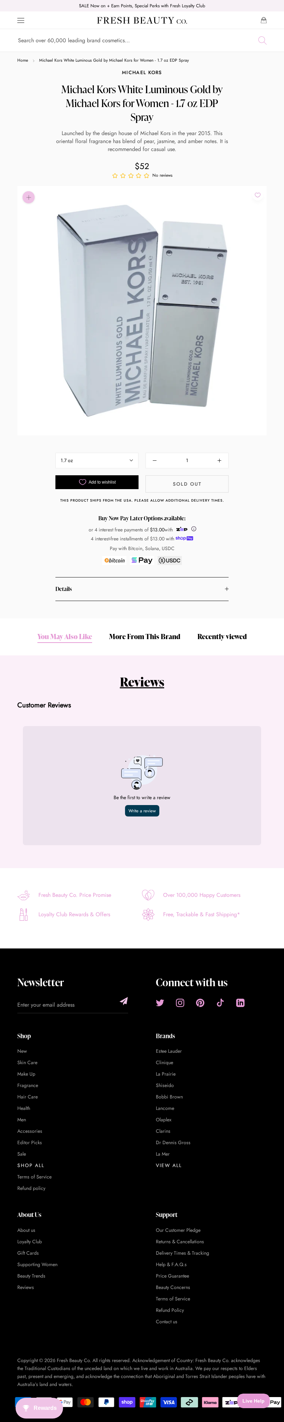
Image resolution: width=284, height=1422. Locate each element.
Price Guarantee (172, 1275)
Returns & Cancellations (180, 1241)
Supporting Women (37, 1264)
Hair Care (27, 1096)
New (22, 1051)
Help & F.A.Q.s (171, 1264)
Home (22, 60)
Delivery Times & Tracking (182, 1252)
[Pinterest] (200, 1003)
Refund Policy (170, 1310)
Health (23, 1108)
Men (21, 1119)
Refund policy (31, 1188)
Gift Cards (28, 1252)
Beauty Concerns (173, 1287)
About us (26, 1230)
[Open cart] (264, 20)
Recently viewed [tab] (222, 636)
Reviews (142, 681)
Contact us (166, 1321)
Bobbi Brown (169, 1096)
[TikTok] (220, 1003)
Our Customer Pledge (178, 1230)
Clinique (164, 1062)
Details (63, 589)
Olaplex (163, 1119)
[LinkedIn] (240, 1003)
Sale (21, 1153)
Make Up (26, 1073)
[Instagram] (180, 1003)
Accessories (29, 1131)
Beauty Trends (31, 1275)
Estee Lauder (169, 1051)
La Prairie (166, 1073)
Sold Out (187, 483)
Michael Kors (142, 72)
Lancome (165, 1108)
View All (169, 1165)
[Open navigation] (20, 20)
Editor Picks (29, 1142)
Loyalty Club (29, 1241)
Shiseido (165, 1085)
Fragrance (27, 1085)
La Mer (163, 1153)
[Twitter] (160, 1003)
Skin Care (27, 1062)
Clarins (163, 1131)
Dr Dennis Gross (173, 1142)
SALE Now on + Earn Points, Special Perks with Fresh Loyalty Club (142, 5)
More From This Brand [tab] (144, 636)
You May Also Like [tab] (64, 636)
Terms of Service (34, 1176)
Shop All (30, 1165)
